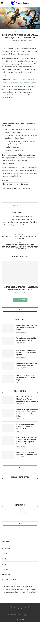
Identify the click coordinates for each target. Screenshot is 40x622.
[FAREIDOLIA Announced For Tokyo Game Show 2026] (8, 366)
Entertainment (7, 548)
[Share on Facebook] (25, 205)
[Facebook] (13, 607)
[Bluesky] (27, 607)
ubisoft (23, 197)
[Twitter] (17, 607)
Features (5, 554)
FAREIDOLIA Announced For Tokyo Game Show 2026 (26, 364)
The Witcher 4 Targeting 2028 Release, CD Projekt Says (25, 378)
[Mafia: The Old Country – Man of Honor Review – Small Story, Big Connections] (8, 400)
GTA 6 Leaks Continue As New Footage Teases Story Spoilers (26, 352)
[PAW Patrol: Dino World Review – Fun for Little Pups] (8, 455)
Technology (6, 574)
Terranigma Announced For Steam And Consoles (26, 339)
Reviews (5, 569)
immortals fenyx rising (10, 197)
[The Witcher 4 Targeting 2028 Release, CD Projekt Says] (8, 379)
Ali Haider (13, 40)
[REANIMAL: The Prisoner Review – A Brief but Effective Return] (8, 428)
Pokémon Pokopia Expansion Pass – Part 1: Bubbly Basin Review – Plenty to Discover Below (27, 413)
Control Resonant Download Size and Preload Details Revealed (26, 327)
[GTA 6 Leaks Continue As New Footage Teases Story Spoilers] (8, 353)
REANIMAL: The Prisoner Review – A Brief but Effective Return (25, 427)
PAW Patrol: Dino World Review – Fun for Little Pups (26, 453)
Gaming (4, 559)
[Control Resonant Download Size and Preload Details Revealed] (20, 272)
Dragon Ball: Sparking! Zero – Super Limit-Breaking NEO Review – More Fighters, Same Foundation (26, 441)
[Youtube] (22, 607)
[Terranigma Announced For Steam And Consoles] (8, 341)
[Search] (38, 3)
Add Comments (20, 300)
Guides (4, 564)
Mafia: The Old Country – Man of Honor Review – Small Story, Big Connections (27, 399)
